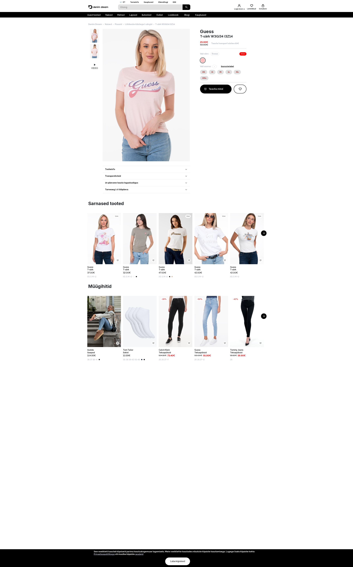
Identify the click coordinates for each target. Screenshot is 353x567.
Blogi (186, 15)
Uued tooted (94, 15)
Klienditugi (163, 2)
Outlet (159, 15)
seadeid (139, 554)
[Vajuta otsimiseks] (186, 7)
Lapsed (133, 15)
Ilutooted (146, 15)
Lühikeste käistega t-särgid (138, 24)
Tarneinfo (134, 2)
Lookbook (173, 15)
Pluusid (118, 24)
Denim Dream (95, 24)
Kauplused (148, 2)
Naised (109, 15)
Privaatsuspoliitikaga (104, 554)
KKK (174, 2)
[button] (146, 169)
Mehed (121, 15)
